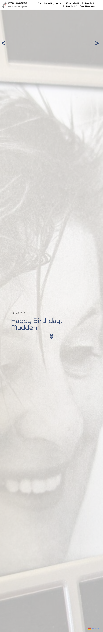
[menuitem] (50, 3)
